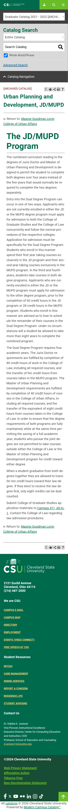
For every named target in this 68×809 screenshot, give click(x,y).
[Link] (63, 796)
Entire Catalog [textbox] (15, 37)
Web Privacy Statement (20, 768)
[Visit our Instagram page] (35, 796)
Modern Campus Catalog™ (42, 807)
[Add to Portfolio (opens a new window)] (50, 89)
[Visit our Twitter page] (10, 796)
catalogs (12, 803)
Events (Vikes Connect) (19, 639)
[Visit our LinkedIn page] (29, 796)
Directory (10, 624)
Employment (12, 632)
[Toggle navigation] (63, 5)
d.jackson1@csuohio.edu (18, 744)
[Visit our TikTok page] (41, 796)
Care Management (16, 673)
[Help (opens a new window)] (62, 89)
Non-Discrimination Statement (25, 783)
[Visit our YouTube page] (15, 796)
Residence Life (13, 696)
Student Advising (15, 703)
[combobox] (34, 17)
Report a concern (16, 688)
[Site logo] (14, 4)
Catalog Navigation (21, 77)
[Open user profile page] (44, 5)
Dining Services (14, 681)
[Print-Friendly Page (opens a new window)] (58, 89)
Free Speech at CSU (16, 647)
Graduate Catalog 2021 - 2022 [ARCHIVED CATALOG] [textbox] (35, 17)
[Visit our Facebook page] (5, 796)
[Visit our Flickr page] (22, 796)
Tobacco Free (13, 778)
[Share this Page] (54, 89)
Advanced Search (15, 65)
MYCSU (8, 666)
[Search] (60, 47)
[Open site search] (54, 5)
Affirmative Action (16, 773)
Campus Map (12, 617)
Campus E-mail (13, 610)
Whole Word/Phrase (21, 55)
